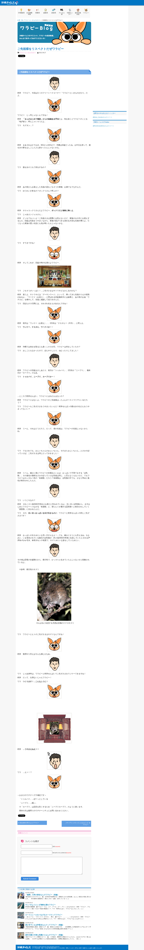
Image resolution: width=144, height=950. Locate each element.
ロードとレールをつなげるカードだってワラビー (43, 915)
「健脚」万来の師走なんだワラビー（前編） (42, 895)
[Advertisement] (54, 62)
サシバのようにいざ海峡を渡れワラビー (40, 905)
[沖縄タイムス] (10, 2)
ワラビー (86, 13)
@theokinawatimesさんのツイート (103, 126)
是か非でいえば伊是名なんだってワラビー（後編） (44, 925)
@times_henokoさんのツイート (102, 117)
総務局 (45, 13)
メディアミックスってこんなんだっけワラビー (76, 823)
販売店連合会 (78, 13)
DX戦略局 (21, 13)
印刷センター (70, 13)
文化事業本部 (29, 13)
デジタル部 (62, 13)
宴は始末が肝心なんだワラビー (29, 823)
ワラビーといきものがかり (28, 52)
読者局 (54, 13)
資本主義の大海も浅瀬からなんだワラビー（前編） (44, 935)
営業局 (37, 13)
